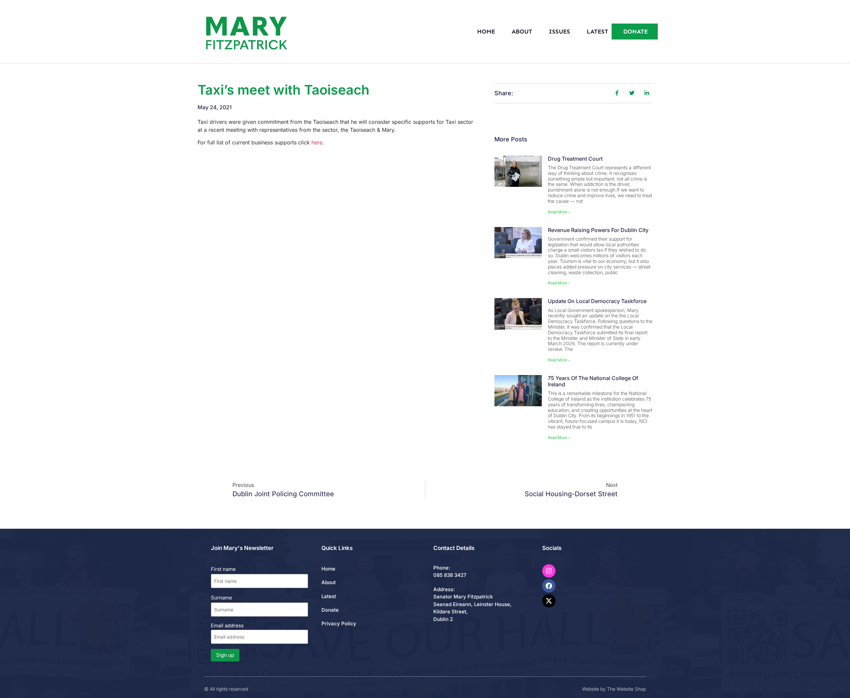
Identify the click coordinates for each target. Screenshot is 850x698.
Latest (597, 31)
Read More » (559, 212)
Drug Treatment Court (575, 158)
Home (486, 31)
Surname (221, 597)
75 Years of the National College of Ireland (593, 381)
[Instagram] (548, 571)
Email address (227, 625)
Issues (559, 31)
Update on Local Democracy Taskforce (597, 301)
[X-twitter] (548, 600)
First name (223, 569)
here (316, 142)
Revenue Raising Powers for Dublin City (598, 230)
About (522, 31)
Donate (330, 610)
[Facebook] (548, 585)
